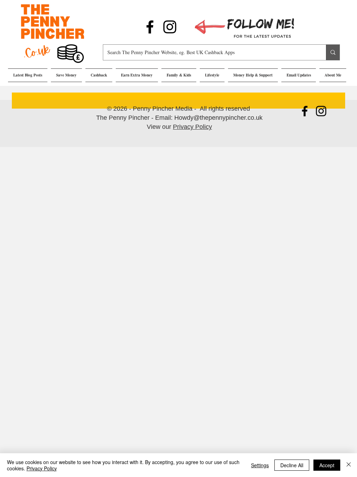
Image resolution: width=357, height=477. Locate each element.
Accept (326, 465)
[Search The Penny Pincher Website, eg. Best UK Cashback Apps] (333, 52)
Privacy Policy (192, 126)
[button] (66, 75)
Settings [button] (260, 465)
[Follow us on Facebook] (150, 27)
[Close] (348, 465)
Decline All (291, 465)
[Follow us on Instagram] (169, 27)
